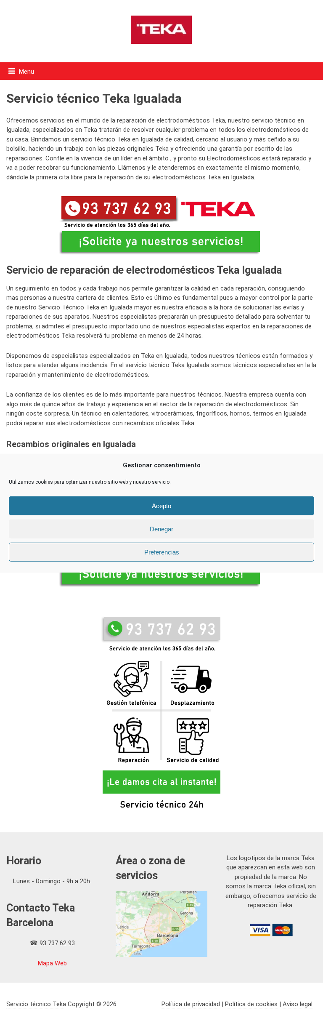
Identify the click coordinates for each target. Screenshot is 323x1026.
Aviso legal (297, 1004)
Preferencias (161, 551)
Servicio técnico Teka (36, 1004)
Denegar (161, 528)
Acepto (161, 505)
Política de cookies (251, 1004)
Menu (26, 71)
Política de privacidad (191, 1004)
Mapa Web (52, 963)
